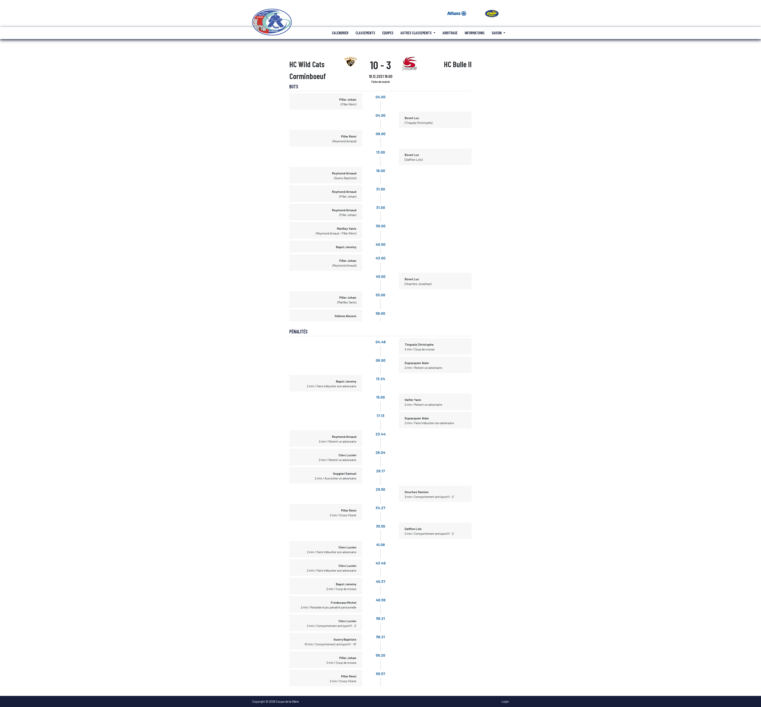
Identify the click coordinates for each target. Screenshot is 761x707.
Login (505, 701)
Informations (475, 33)
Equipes (387, 33)
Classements (365, 33)
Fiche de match (380, 81)
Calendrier (340, 33)
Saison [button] (497, 33)
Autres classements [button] (416, 33)
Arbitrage (450, 33)
